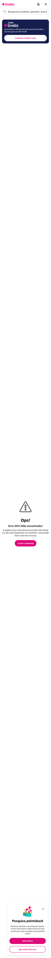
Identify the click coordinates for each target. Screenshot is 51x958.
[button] (38, 4)
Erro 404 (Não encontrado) (25, 526)
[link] (8, 4)
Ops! (25, 520)
